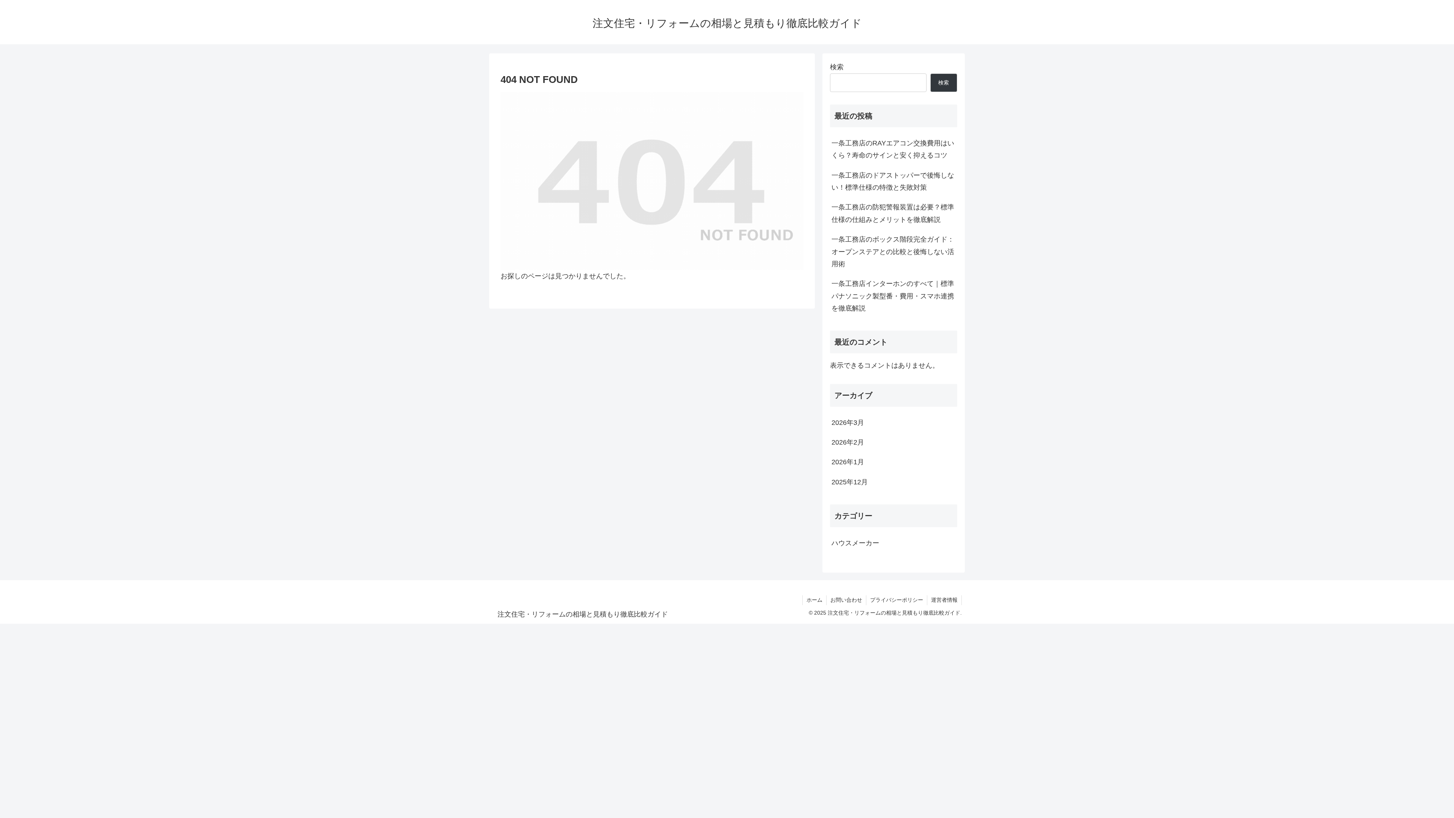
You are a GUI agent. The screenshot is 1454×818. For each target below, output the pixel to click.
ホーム (814, 600)
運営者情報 (944, 600)
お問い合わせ (846, 600)
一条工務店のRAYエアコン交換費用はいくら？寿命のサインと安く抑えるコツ (893, 149)
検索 (837, 67)
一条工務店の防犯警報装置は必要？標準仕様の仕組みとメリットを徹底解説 (893, 213)
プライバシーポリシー (896, 600)
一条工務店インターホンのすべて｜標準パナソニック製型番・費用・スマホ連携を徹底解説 (893, 296)
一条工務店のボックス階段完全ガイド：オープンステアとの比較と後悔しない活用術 (893, 252)
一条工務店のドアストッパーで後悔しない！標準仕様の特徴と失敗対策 (893, 181)
